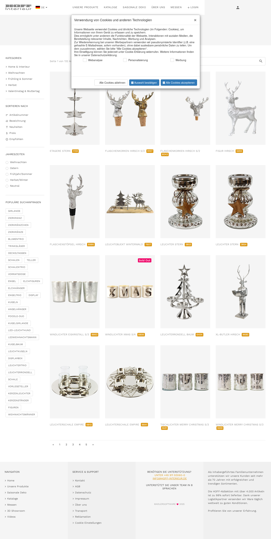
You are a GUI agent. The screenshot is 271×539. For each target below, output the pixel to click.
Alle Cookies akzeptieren (180, 82)
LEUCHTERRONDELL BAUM (181, 334)
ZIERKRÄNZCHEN (18, 225)
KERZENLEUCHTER (19, 393)
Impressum (82, 498)
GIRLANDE (14, 211)
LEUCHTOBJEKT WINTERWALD (128, 244)
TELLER (31, 260)
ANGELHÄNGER (17, 309)
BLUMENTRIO (16, 239)
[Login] (238, 7)
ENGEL (12, 281)
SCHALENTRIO (16, 267)
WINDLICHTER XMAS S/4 (124, 334)
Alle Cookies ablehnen (112, 82)
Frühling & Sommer (20, 78)
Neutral (14, 185)
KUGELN (13, 302)
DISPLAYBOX (15, 358)
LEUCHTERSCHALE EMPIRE (71, 424)
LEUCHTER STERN (175, 244)
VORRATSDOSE (17, 274)
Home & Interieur (19, 66)
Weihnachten (16, 72)
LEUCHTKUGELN (17, 351)
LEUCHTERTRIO (17, 365)
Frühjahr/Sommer (21, 173)
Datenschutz (83, 492)
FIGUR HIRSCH (229, 150)
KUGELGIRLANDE (18, 323)
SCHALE (13, 379)
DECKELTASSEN (17, 253)
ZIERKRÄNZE (15, 232)
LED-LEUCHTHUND (19, 330)
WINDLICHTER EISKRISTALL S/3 (73, 334)
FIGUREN (13, 407)
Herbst (12, 84)
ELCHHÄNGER (16, 288)
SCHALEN (14, 260)
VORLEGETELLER (18, 386)
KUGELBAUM (15, 344)
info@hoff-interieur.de (170, 478)
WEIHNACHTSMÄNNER (21, 414)
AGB (77, 486)
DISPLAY (33, 295)
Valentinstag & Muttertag (23, 91)
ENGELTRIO (14, 295)
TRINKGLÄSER (16, 246)
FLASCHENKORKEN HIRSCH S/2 (128, 150)
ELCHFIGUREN (31, 281)
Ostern (14, 168)
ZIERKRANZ (15, 218)
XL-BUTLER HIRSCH (232, 334)
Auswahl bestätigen (145, 82)
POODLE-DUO (16, 316)
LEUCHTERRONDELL (20, 372)
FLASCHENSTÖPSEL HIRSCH (72, 244)
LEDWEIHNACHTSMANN (22, 337)
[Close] (194, 18)
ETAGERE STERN (64, 150)
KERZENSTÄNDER (18, 400)
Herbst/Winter (19, 179)
